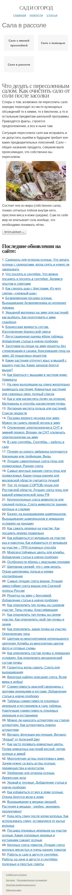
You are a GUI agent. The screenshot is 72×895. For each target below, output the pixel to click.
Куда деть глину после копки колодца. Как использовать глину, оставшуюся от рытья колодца (35, 821)
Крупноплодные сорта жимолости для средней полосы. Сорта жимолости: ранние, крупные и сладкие (35, 504)
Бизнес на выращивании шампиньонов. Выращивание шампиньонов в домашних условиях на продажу (34, 518)
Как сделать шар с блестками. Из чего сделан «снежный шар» (31, 290)
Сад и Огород (36, 7)
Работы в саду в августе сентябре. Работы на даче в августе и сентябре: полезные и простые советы (30, 859)
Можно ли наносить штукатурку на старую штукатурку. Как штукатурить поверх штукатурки (35, 725)
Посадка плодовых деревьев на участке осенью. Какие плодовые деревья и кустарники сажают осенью (34, 835)
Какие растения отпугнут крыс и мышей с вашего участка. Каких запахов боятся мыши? (34, 365)
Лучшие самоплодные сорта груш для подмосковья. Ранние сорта (33, 463)
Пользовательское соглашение (32, 880)
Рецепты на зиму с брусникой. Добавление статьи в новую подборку (30, 597)
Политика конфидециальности (21, 884)
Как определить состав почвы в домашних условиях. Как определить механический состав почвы (36, 658)
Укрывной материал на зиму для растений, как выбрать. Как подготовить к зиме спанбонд (35, 317)
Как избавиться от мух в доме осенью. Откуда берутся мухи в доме (33, 794)
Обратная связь (13, 890)
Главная (19, 15)
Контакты (10, 880)
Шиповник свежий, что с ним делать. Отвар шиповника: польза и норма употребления (31, 571)
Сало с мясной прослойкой (19, 42)
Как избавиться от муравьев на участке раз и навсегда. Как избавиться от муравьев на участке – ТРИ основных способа (34, 542)
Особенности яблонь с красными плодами (38, 561)
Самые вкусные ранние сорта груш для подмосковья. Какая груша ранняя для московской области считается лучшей (34, 475)
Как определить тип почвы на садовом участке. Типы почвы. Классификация (33, 607)
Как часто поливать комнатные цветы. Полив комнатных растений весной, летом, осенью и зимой (34, 749)
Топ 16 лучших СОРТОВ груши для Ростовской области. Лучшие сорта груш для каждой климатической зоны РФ (35, 490)
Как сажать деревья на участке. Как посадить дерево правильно (31, 530)
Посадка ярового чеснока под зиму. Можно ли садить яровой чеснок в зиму (31, 420)
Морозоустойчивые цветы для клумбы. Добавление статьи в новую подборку (33, 554)
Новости (36, 15)
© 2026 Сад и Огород (16, 874)
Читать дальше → (14, 231)
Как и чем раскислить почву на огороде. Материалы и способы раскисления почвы (34, 401)
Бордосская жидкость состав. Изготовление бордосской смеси (26, 329)
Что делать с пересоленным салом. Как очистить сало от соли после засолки (36, 90)
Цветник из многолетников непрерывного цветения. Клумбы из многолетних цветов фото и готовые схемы (35, 643)
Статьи (52, 15)
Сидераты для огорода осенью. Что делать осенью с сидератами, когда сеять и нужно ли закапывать (35, 264)
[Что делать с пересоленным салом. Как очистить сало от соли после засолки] (36, 181)
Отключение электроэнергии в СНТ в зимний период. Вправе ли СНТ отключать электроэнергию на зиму (33, 432)
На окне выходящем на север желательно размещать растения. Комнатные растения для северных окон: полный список (36, 389)
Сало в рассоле (19, 64)
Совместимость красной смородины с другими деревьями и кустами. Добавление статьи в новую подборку (34, 691)
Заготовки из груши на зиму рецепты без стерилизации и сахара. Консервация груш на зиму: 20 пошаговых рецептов (36, 351)
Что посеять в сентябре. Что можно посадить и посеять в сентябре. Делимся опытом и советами (32, 279)
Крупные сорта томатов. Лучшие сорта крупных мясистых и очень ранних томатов (34, 847)
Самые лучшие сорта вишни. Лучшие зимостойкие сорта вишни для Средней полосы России (32, 586)
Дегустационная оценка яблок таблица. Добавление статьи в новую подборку (33, 338)
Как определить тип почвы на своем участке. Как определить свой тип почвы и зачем (33, 619)
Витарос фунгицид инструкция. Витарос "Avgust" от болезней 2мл (34, 737)
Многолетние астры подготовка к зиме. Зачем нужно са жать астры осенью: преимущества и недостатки (33, 763)
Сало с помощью (53, 43)
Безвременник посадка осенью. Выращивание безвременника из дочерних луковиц (34, 303)
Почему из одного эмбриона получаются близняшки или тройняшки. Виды (34, 453)
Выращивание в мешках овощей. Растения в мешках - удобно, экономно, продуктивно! (31, 806)
